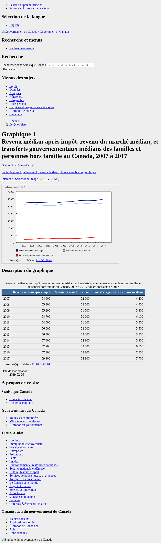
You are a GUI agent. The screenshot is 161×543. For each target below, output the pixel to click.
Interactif (15, 179)
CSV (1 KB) (51, 179)
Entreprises (16, 451)
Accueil (14, 121)
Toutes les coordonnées (23, 417)
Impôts (13, 461)
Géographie (16, 100)
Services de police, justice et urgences (32, 475)
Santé (12, 458)
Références (16, 96)
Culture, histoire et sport (24, 472)
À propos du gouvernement (26, 424)
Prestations (16, 454)
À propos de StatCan (22, 110)
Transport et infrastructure (25, 479)
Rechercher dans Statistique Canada (24, 65)
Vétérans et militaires (22, 496)
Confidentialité (18, 533)
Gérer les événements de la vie (28, 503)
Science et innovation (22, 489)
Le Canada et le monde (23, 482)
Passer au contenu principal (26, 4)
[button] (21, 48)
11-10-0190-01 (44, 260)
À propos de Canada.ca (23, 526)
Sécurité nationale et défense (27, 468)
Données (14, 89)
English (14, 25)
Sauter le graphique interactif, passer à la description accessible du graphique (49, 172)
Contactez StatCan (20, 399)
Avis (12, 529)
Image (34, 179)
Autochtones (17, 493)
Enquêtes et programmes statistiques (31, 107)
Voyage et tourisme (21, 447)
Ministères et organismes (24, 421)
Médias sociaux (19, 518)
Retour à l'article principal (18, 165)
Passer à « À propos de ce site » (29, 8)
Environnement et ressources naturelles (33, 465)
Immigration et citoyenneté (25, 443)
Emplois (14, 440)
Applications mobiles (22, 522)
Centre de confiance (21, 402)
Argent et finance (20, 486)
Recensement (17, 103)
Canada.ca (15, 114)
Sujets (13, 86)
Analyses (15, 93)
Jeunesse (14, 500)
